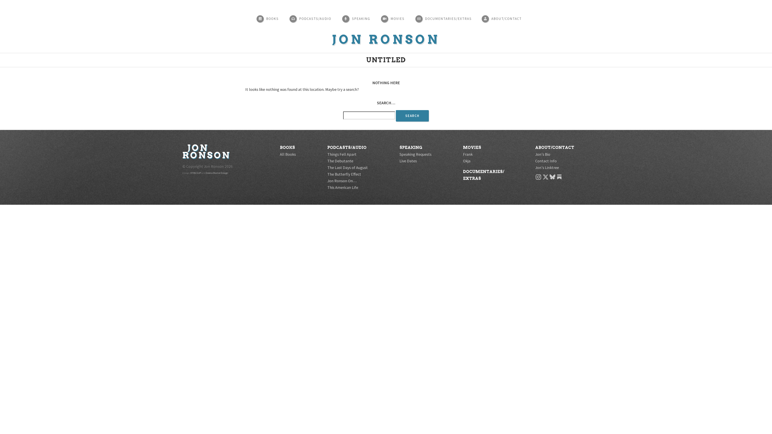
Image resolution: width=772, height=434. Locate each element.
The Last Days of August (347, 167)
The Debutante (340, 160)
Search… (386, 102)
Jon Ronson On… (342, 180)
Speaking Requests (415, 154)
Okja (466, 160)
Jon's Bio (542, 154)
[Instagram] (560, 178)
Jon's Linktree (547, 167)
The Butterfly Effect (344, 174)
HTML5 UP (195, 172)
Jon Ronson (386, 39)
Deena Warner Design (217, 172)
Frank (468, 154)
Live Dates (408, 160)
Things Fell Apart (341, 154)
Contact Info (546, 160)
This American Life (342, 187)
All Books (288, 154)
